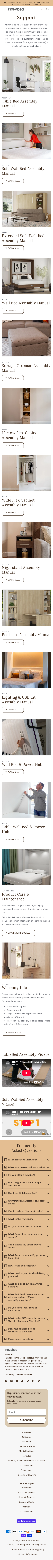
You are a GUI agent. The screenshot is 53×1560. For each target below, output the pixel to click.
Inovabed (23, 1540)
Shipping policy (37, 1549)
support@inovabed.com (25, 998)
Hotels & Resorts (26, 1497)
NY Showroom (26, 1465)
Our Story (9, 1374)
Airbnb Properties (26, 1492)
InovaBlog (26, 1456)
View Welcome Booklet (18, 933)
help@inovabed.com (32, 46)
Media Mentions (24, 1374)
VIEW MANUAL (13, 772)
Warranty (26, 1507)
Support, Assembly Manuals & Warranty (26, 1460)
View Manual (13, 114)
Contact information (27, 1554)
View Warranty (14, 1033)
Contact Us (26, 1437)
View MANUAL (13, 248)
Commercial (26, 1488)
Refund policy (23, 1544)
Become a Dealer (27, 1502)
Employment (26, 1470)
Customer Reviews (26, 1446)
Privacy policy (39, 1544)
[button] (4, 9)
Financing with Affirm (26, 1475)
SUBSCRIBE (26, 1420)
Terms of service (19, 1549)
